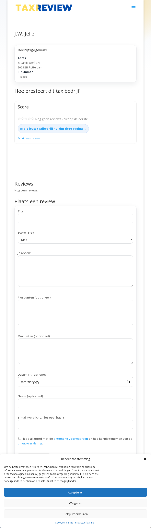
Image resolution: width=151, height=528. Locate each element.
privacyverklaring (30, 443)
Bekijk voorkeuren (76, 514)
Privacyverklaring (84, 522)
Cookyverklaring (64, 522)
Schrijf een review (29, 138)
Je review (24, 253)
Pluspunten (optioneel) (34, 297)
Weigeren (75, 503)
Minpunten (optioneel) (34, 336)
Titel (21, 211)
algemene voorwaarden (71, 439)
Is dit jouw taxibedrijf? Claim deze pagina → (53, 128)
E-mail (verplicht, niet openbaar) (41, 417)
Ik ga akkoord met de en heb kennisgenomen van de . (75, 441)
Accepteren (75, 492)
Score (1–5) (26, 232)
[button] (145, 459)
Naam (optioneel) (30, 396)
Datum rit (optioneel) (33, 374)
